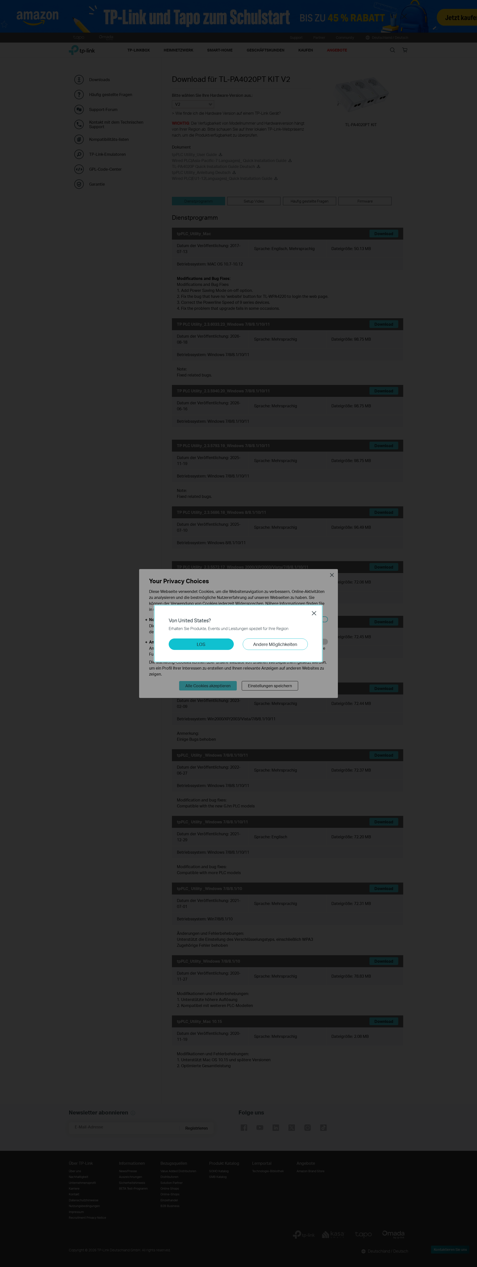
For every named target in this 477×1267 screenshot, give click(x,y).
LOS (201, 644)
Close (314, 613)
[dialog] (238, 633)
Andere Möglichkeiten (275, 644)
